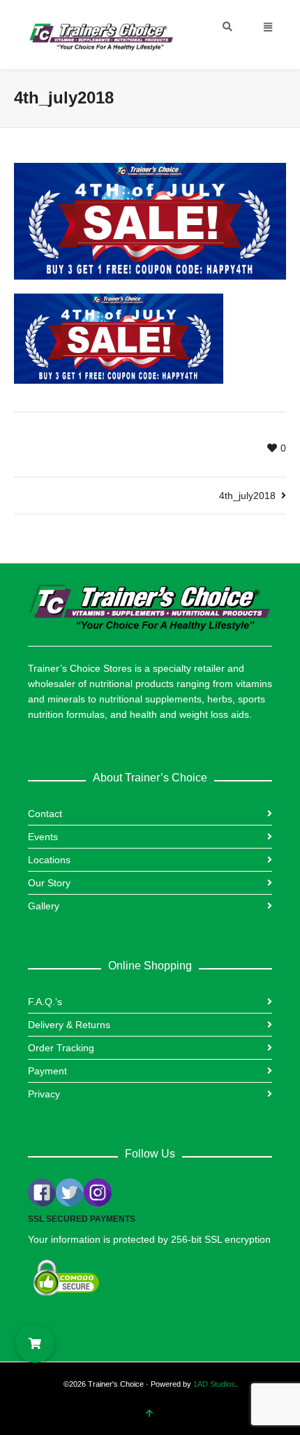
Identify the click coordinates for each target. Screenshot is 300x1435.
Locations (49, 859)
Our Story (49, 882)
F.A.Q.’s (45, 1001)
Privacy (44, 1093)
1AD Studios (214, 1384)
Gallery (43, 905)
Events (43, 836)
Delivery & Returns (69, 1024)
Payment (47, 1070)
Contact (45, 813)
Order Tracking (61, 1047)
